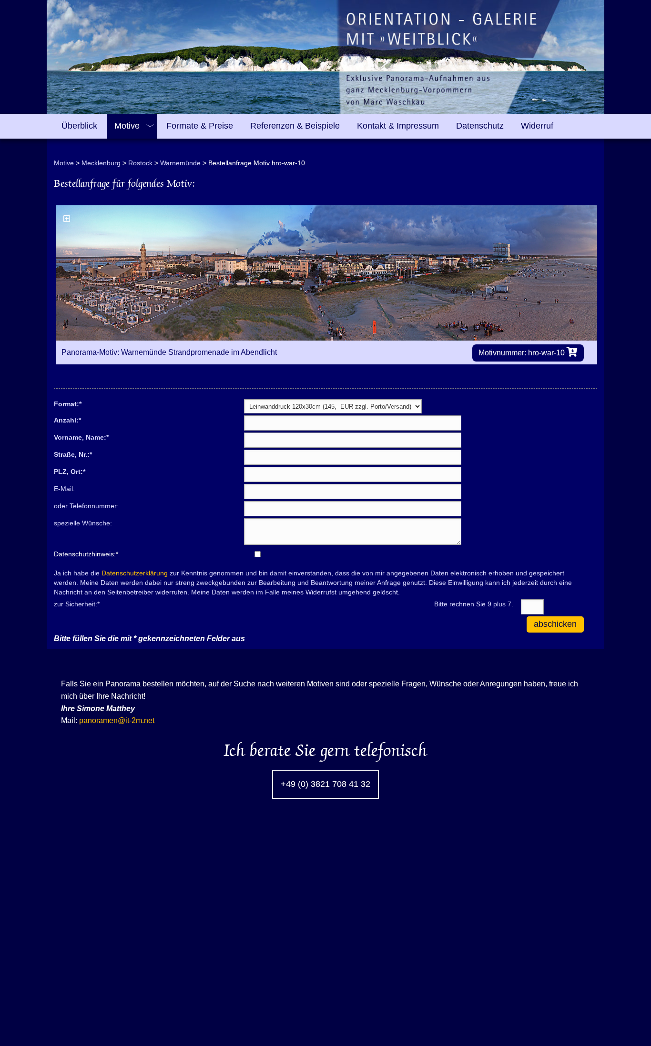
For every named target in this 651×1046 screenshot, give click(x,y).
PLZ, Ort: (69, 471)
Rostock (140, 163)
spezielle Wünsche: (83, 523)
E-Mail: (64, 489)
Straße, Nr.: (73, 454)
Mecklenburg (101, 163)
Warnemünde (180, 163)
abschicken (555, 624)
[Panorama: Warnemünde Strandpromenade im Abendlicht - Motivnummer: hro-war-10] (326, 273)
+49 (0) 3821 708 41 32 (325, 784)
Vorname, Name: (81, 436)
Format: (67, 403)
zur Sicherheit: (77, 603)
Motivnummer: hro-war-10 (522, 353)
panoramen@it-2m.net (116, 720)
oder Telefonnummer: (86, 506)
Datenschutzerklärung (135, 573)
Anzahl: (67, 419)
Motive (64, 163)
